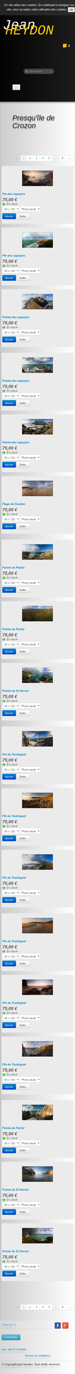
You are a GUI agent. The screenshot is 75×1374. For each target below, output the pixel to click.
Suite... (23, 216)
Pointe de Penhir (13, 567)
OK (71, 10)
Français (9, 1324)
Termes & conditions (37, 1355)
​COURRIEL (11, 1337)
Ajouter (9, 216)
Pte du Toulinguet (14, 754)
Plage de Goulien (13, 504)
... (56, 158)
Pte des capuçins (13, 194)
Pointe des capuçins (15, 317)
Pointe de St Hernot (15, 690)
